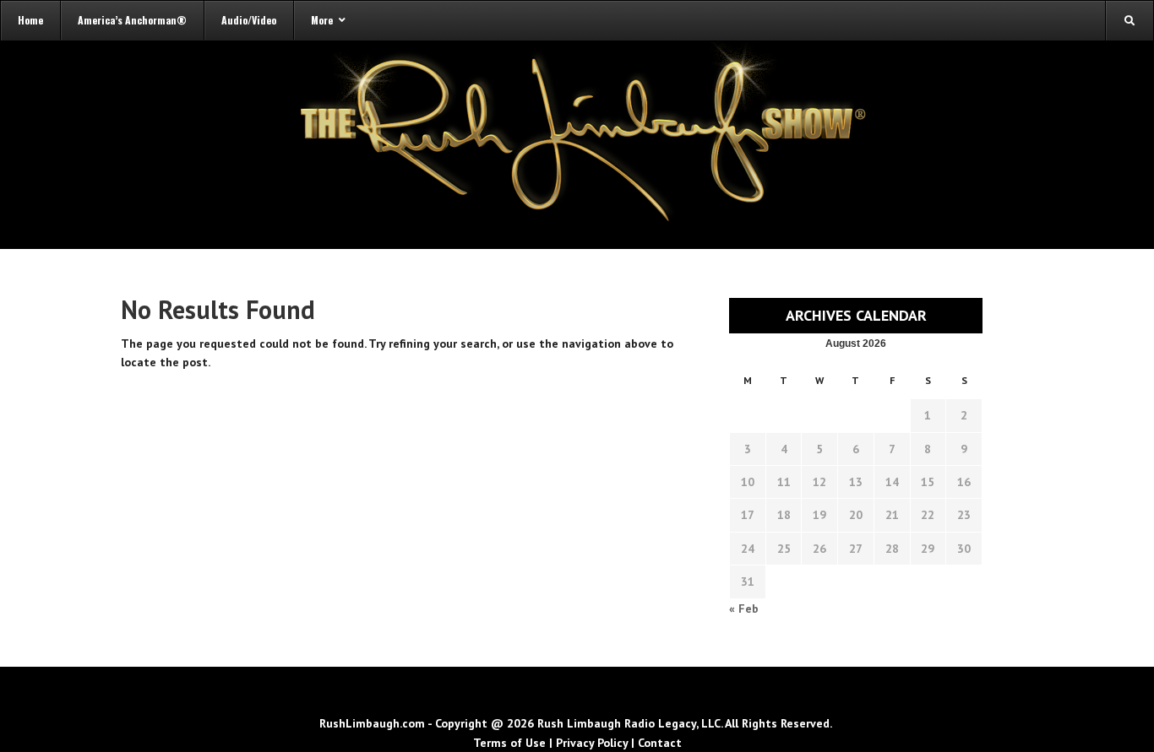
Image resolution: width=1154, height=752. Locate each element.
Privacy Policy (592, 742)
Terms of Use (509, 742)
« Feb (744, 608)
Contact (660, 742)
